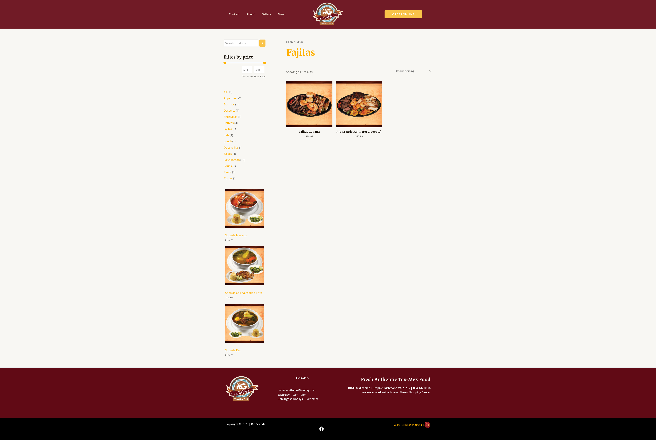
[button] (407, 14)
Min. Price (247, 76)
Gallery (266, 14)
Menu (281, 14)
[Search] (262, 43)
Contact (234, 14)
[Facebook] (321, 428)
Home (289, 41)
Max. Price (259, 76)
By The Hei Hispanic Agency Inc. (409, 424)
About (251, 14)
